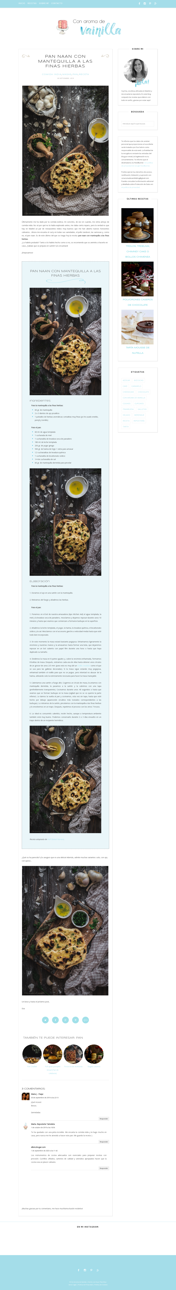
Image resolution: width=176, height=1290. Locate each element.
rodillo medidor (83, 665)
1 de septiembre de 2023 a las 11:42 (44, 1151)
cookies (127, 403)
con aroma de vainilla (134, 397)
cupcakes (139, 403)
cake (125, 386)
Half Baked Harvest (55, 839)
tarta (126, 426)
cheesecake (128, 392)
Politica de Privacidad (85, 1285)
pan (75, 74)
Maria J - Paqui (37, 1094)
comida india (51, 74)
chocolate (143, 392)
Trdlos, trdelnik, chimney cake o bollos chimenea (137, 251)
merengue (139, 415)
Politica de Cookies (100, 1285)
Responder (104, 1119)
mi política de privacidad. (130, 187)
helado (126, 415)
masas (67, 74)
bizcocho (138, 380)
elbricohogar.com (38, 1147)
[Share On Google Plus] (65, 1020)
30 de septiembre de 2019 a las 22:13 (44, 1098)
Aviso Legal (72, 1285)
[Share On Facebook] (55, 1020)
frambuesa (128, 409)
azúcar (126, 380)
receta (84, 74)
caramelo (136, 386)
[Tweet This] (45, 1020)
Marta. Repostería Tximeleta (43, 1124)
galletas (142, 409)
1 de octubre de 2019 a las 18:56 (43, 1127)
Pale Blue (103, 1282)
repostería (139, 421)
